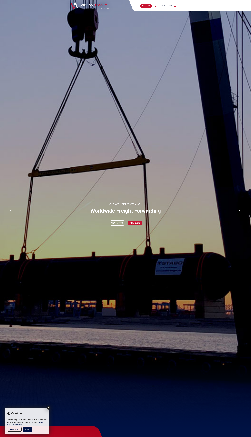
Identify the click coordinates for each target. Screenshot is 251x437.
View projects (117, 223)
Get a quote (135, 223)
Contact (146, 6)
